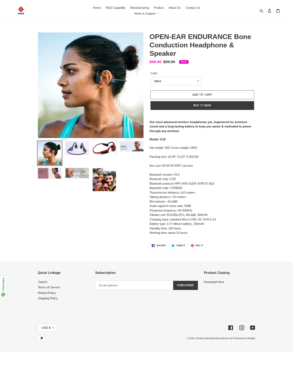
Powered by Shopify (244, 338)
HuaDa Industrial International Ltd (214, 338)
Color (153, 73)
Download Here (214, 282)
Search (42, 282)
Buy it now (202, 105)
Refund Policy (47, 293)
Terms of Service (49, 287)
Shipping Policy (48, 298)
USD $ (46, 327)
